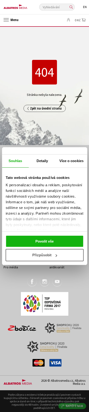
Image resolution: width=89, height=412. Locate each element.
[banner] (25, 5)
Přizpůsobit (42, 255)
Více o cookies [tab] (71, 161)
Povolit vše (44, 241)
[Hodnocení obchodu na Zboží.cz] (22, 326)
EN (85, 7)
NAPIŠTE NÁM (74, 406)
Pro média (11, 267)
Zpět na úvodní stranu (46, 108)
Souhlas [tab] (15, 161)
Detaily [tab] (42, 161)
